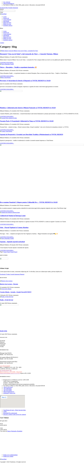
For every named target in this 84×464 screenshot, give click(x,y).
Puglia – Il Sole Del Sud (6, 300)
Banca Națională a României (14, 431)
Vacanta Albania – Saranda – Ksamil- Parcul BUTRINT (15, 292)
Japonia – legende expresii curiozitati (12, 242)
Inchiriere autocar (7, 25)
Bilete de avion (7, 24)
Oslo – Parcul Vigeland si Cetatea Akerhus (14, 227)
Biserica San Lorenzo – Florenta (9, 284)
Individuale (6, 21)
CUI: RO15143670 (5, 366)
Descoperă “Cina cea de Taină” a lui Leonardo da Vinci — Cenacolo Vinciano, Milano (29, 54)
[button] (42, 28)
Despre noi (6, 18)
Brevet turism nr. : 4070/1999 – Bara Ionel (11, 371)
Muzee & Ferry (7, 22)
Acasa (4, 16)
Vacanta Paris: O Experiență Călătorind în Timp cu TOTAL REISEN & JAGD (26, 121)
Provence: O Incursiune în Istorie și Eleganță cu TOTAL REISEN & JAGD (25, 80)
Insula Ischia (3, 331)
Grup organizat (7, 19)
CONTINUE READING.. (7, 62)
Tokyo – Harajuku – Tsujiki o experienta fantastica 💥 (18, 67)
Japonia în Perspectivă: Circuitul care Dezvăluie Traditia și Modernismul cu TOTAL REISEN (31, 134)
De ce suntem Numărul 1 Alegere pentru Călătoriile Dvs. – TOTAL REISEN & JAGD (29, 202)
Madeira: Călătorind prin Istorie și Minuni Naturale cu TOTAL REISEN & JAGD (28, 108)
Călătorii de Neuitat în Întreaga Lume (13, 215)
